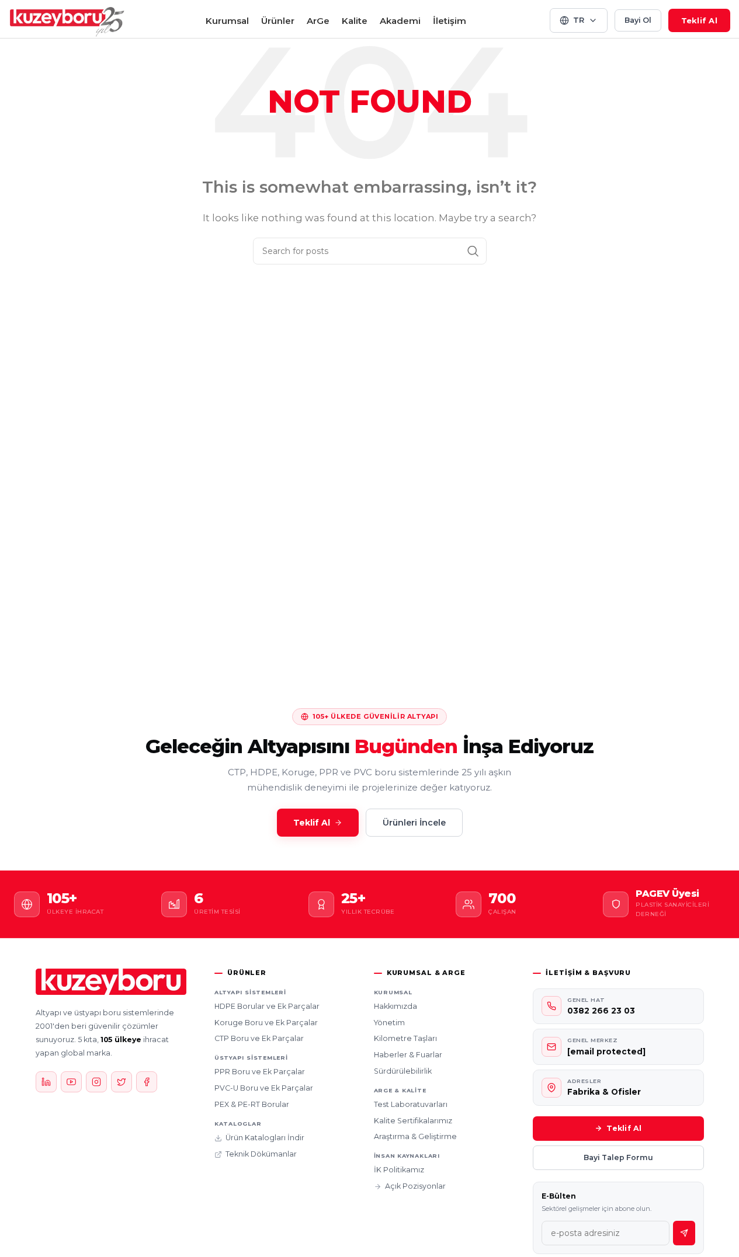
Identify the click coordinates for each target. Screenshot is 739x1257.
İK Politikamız (399, 1169)
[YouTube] (71, 1081)
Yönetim (389, 1022)
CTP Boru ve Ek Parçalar (259, 1038)
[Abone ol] (684, 1233)
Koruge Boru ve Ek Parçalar (266, 1022)
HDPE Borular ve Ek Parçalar (267, 1006)
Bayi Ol (637, 20)
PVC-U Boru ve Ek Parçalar (263, 1088)
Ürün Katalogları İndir (264, 1137)
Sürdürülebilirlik (403, 1071)
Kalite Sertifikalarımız (413, 1120)
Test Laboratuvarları (410, 1104)
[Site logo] (67, 19)
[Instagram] (96, 1081)
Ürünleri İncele (414, 822)
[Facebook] (146, 1081)
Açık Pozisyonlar (415, 1186)
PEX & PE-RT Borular (251, 1104)
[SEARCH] (473, 251)
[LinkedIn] (46, 1081)
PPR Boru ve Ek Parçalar (259, 1071)
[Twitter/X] (121, 1081)
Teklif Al (699, 20)
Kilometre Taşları (405, 1038)
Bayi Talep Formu (618, 1157)
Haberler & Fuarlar (408, 1054)
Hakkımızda (395, 1006)
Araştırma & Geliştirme (415, 1136)
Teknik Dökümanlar (261, 1154)
